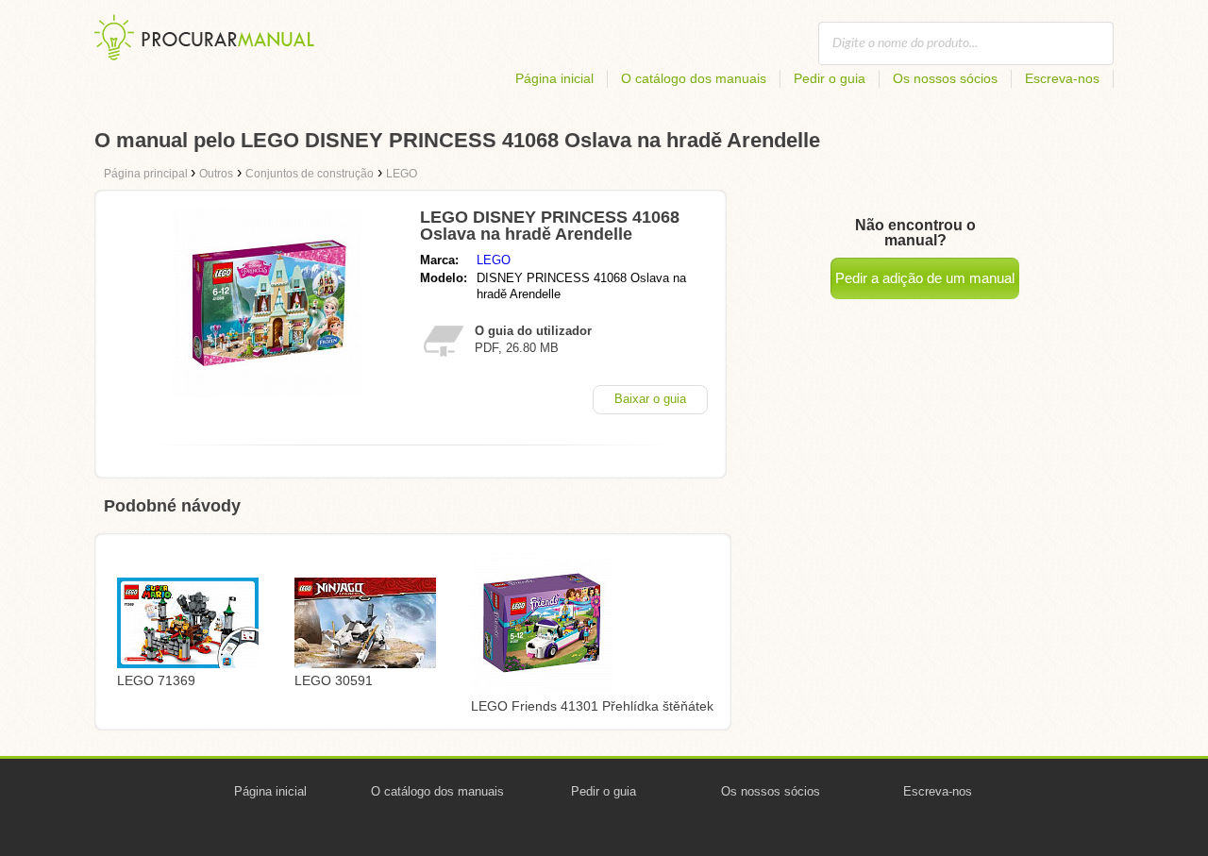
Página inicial (554, 78)
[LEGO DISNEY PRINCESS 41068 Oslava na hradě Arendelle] (267, 392)
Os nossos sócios (945, 78)
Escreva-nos (1062, 78)
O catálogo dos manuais (693, 78)
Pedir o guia (829, 78)
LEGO (494, 260)
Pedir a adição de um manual (925, 278)
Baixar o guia (650, 399)
